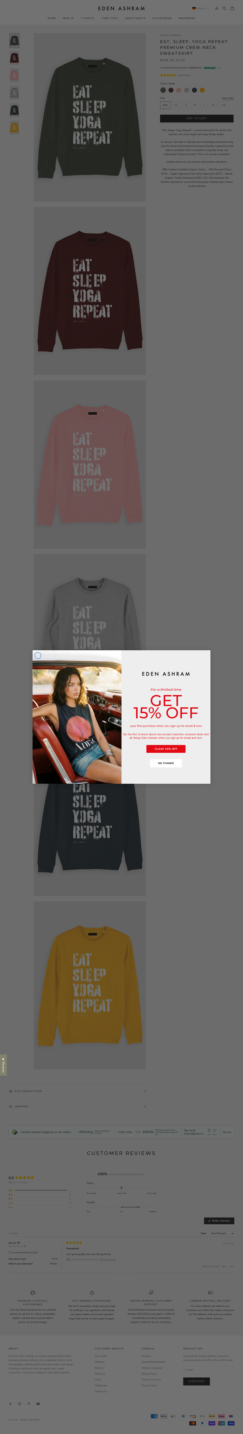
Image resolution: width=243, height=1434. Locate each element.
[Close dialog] (38, 655)
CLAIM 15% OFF (166, 749)
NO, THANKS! (166, 763)
